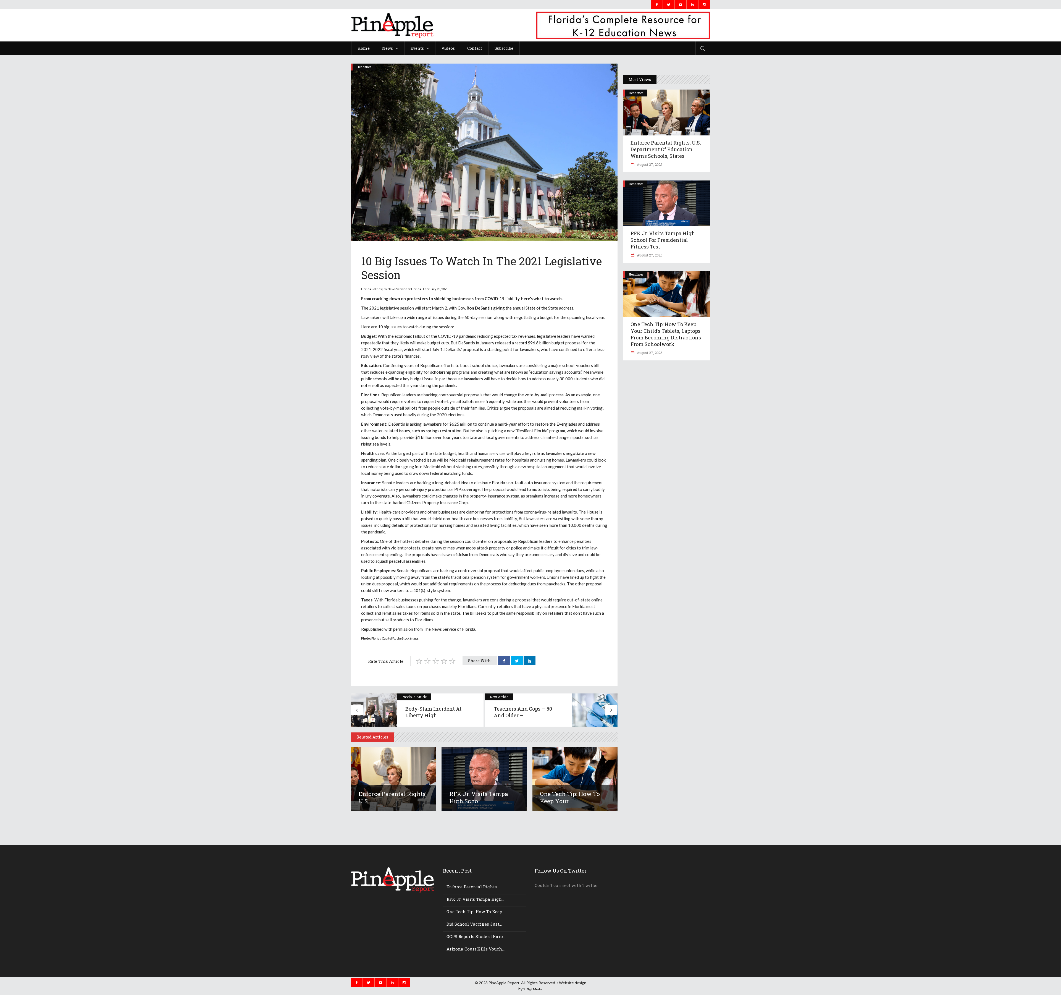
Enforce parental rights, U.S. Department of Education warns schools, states (666, 149)
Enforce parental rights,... (473, 886)
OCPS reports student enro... (476, 936)
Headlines (364, 67)
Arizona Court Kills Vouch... (476, 949)
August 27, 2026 (649, 164)
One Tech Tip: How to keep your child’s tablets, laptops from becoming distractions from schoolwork (666, 334)
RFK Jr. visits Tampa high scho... (478, 797)
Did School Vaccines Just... (474, 924)
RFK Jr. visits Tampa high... (475, 899)
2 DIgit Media (532, 989)
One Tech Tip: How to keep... (476, 911)
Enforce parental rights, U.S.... (393, 797)
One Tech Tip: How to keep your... (570, 797)
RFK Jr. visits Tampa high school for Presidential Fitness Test (663, 240)
